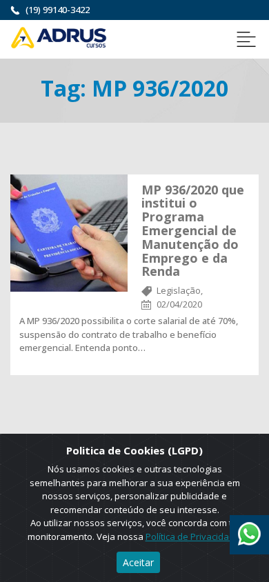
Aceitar (138, 562)
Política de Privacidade (193, 536)
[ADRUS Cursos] (58, 36)
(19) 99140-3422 (58, 9)
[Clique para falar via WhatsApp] (249, 528)
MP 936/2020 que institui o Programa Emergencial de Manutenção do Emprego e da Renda (192, 230)
